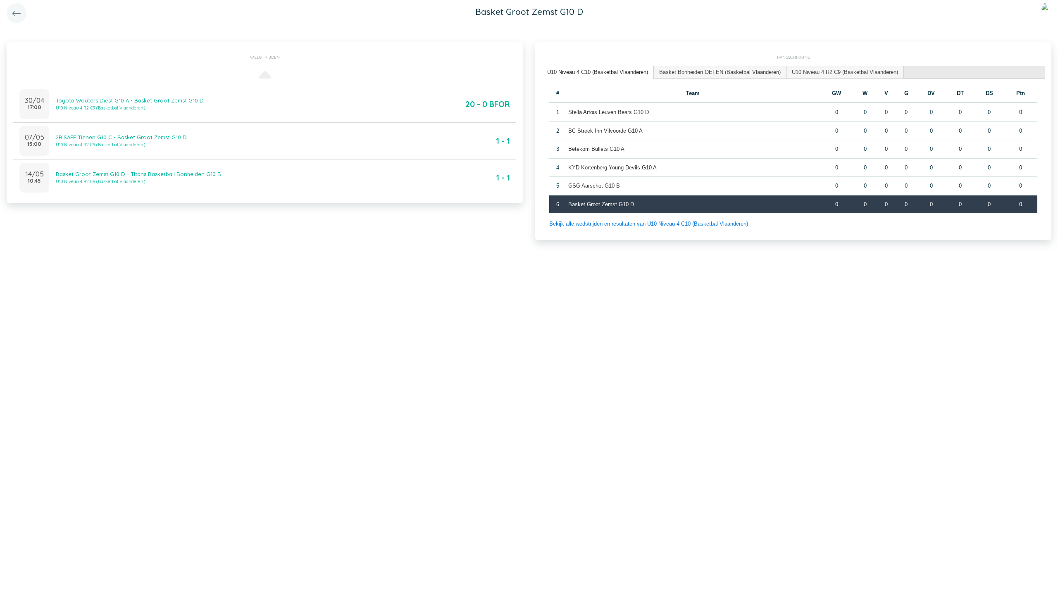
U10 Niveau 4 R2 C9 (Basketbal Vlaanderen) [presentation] (845, 72)
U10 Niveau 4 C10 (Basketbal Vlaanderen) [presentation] (597, 72)
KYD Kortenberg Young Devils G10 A (612, 167)
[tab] (598, 72)
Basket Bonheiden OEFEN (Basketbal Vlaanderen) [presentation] (720, 72)
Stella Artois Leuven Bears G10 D (608, 112)
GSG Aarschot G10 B (594, 186)
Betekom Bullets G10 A (596, 149)
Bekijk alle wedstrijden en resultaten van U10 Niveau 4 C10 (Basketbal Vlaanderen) (648, 224)
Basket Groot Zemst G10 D (601, 204)
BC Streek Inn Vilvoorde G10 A (605, 131)
